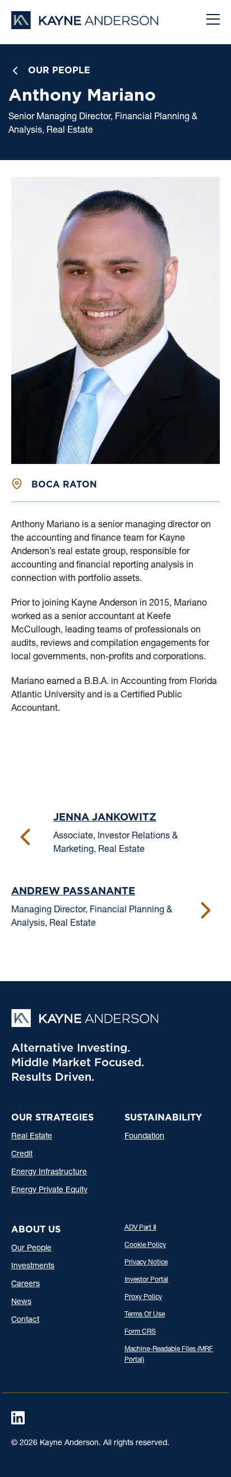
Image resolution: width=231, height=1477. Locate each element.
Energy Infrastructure (49, 1172)
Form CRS (140, 1332)
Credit (22, 1155)
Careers (25, 1284)
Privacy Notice (146, 1262)
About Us (36, 1229)
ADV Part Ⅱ (140, 1228)
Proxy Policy (143, 1297)
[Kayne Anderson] (84, 25)
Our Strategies (52, 1117)
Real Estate (31, 1137)
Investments (32, 1266)
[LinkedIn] (18, 1417)
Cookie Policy (145, 1245)
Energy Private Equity (49, 1190)
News (21, 1302)
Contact (25, 1320)
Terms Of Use (144, 1314)
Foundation (144, 1137)
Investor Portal (146, 1280)
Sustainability (163, 1117)
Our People (59, 70)
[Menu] (213, 20)
